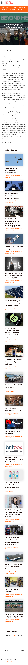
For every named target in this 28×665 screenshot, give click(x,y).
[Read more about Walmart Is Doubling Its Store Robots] (14, 582)
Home (2, 7)
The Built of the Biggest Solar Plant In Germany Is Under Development (13, 303)
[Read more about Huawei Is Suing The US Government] (14, 423)
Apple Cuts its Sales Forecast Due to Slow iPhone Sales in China (12, 196)
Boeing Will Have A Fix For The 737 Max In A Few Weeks (13, 566)
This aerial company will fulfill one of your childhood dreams (13, 170)
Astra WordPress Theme (14, 661)
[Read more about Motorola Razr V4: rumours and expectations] (14, 239)
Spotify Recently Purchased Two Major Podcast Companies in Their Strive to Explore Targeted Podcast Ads (12, 332)
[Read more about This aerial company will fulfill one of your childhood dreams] (14, 159)
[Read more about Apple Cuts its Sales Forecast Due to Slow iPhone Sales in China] (14, 186)
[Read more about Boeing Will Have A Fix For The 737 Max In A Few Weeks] (14, 557)
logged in (15, 635)
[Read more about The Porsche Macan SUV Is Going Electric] (14, 377)
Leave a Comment (9, 175)
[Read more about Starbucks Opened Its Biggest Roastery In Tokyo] (14, 400)
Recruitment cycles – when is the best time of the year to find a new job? (14, 275)
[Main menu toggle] (25, 3)
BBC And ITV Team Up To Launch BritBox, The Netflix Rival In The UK (14, 459)
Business (8, 7)
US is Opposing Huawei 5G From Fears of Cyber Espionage (13, 361)
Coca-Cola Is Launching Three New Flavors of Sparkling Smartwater (12, 485)
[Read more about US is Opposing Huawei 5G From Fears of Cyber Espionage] (14, 351)
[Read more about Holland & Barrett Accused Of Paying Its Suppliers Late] (14, 606)
